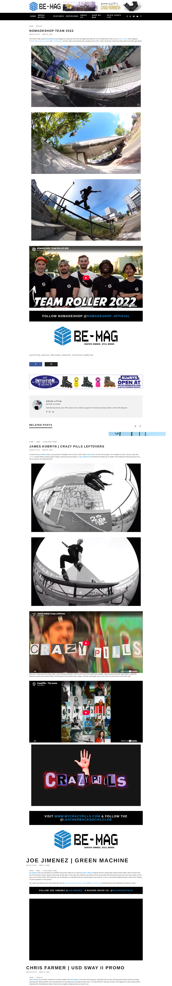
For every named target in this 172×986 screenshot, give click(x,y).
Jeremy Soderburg (70, 883)
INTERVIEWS (72, 16)
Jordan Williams (95, 883)
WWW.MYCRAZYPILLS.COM (77, 816)
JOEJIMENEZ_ (76, 890)
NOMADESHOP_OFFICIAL (108, 316)
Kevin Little (34, 34)
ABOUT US (83, 16)
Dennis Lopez (81, 883)
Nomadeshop (67, 355)
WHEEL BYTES (41, 16)
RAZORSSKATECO (123, 890)
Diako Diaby (123, 39)
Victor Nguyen (77, 355)
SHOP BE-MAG (97, 16)
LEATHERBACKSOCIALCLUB (87, 819)
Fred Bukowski (57, 41)
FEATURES (58, 16)
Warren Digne (44, 41)
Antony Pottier (34, 41)
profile (31, 457)
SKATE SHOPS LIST (114, 16)
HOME (33, 16)
